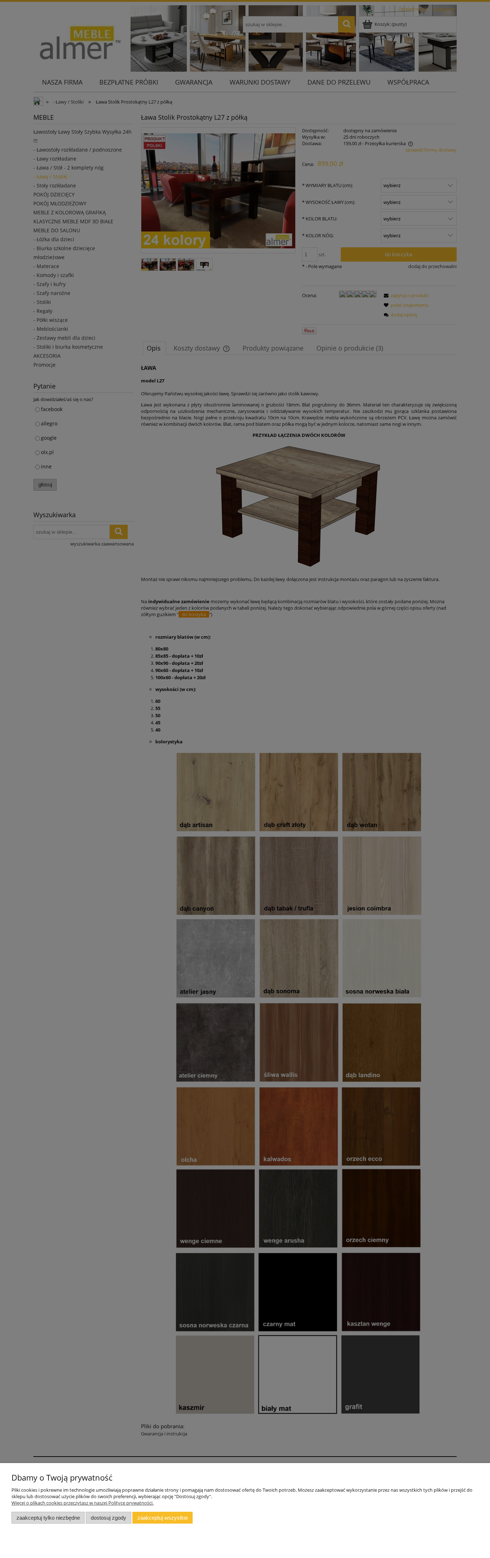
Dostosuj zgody (108, 1518)
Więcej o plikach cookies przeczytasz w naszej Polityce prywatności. (82, 1503)
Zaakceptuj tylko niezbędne (48, 1518)
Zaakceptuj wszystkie (162, 1518)
